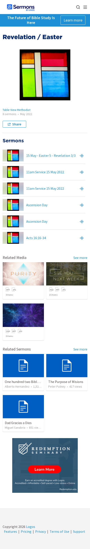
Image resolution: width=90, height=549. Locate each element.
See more (80, 257)
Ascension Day (36, 205)
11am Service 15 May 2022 (45, 172)
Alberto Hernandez (17, 386)
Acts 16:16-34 (36, 238)
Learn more (73, 20)
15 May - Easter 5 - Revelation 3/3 (51, 155)
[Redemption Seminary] (45, 465)
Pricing (26, 531)
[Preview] (81, 155)
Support (79, 531)
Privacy (40, 531)
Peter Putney (57, 386)
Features (10, 531)
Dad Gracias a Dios (18, 423)
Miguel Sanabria (15, 428)
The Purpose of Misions (65, 381)
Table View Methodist (16, 110)
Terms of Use (59, 531)
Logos (30, 526)
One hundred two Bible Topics (27, 381)
